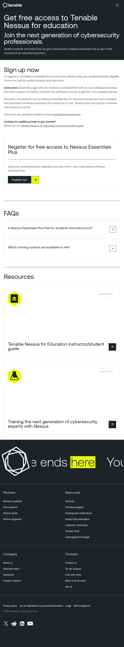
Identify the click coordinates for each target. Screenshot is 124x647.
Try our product (73, 568)
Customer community (76, 525)
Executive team (11, 568)
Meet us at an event (75, 580)
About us (7, 563)
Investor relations (12, 580)
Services (69, 501)
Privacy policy (10, 606)
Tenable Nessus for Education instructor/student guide (52, 125)
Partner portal (10, 513)
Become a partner (12, 501)
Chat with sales (73, 574)
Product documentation (77, 519)
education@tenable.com (66, 114)
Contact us (71, 563)
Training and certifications (78, 513)
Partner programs (12, 519)
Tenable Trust (72, 531)
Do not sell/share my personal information (41, 606)
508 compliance (82, 606)
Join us (68, 586)
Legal (68, 606)
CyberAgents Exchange (77, 537)
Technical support (74, 507)
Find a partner (10, 507)
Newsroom (8, 574)
